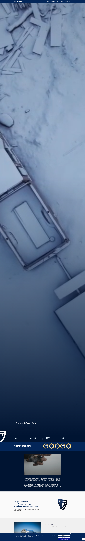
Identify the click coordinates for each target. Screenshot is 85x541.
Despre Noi (53, 1)
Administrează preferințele (64, 539)
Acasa (48, 1)
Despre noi (19, 432)
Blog (57, 1)
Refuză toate (64, 537)
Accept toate (64, 535)
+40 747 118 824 (67, 1)
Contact (61, 1)
